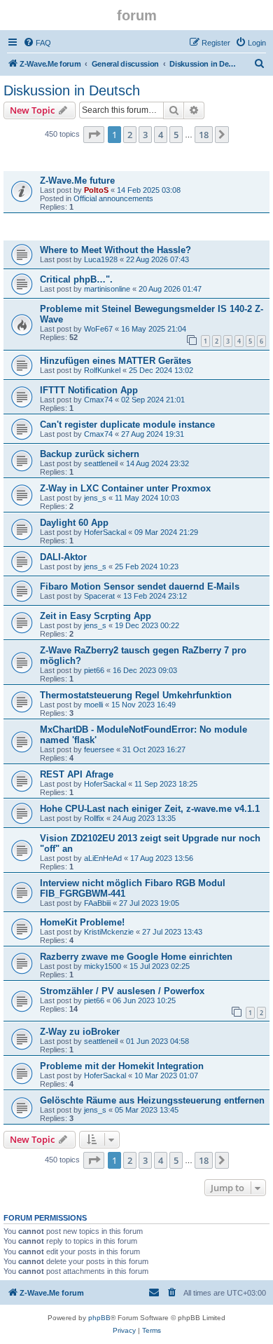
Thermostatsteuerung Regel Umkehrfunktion (136, 695)
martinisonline (107, 289)
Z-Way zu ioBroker (80, 1031)
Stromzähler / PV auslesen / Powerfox (122, 991)
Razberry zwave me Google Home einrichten (136, 956)
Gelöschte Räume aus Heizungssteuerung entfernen (152, 1100)
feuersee (99, 749)
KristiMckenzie (109, 932)
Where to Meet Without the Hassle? (115, 250)
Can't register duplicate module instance (127, 424)
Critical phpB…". (76, 279)
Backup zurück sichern (89, 454)
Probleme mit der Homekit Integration (122, 1066)
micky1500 (102, 966)
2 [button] (129, 134)
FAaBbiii (97, 903)
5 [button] (176, 134)
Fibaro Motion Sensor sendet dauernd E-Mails (139, 586)
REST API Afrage (76, 774)
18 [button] (204, 134)
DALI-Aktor (63, 557)
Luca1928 (101, 259)
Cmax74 (98, 399)
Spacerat (99, 596)
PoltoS (96, 190)
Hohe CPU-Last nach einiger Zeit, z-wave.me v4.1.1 (150, 808)
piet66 (94, 670)
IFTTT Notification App (89, 390)
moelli (93, 704)
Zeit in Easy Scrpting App (95, 616)
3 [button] (145, 134)
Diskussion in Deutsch (72, 90)
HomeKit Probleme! (82, 922)
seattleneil (101, 463)
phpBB (99, 1318)
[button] (93, 134)
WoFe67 (98, 329)
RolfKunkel (102, 370)
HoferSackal (105, 532)
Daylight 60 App (74, 522)
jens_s (95, 498)
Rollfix (94, 818)
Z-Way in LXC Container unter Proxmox (125, 488)
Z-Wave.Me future (77, 180)
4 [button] (160, 134)
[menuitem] (37, 42)
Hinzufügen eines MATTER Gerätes (115, 360)
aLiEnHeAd (103, 858)
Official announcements (113, 198)
